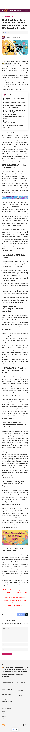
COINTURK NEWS (10, 37)
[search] (23, 10)
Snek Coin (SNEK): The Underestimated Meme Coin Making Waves (13, 116)
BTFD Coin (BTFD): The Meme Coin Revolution (14, 99)
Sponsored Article (7, 16)
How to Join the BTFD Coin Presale (15, 102)
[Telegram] (27, 725)
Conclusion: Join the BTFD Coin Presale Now (13, 126)
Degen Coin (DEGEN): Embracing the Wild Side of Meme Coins (14, 106)
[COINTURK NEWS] (13, 10)
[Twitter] (25, 725)
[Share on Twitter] (8, 32)
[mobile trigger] (3, 10)
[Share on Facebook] (5, 32)
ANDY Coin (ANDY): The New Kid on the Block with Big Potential (14, 111)
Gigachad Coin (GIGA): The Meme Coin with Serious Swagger (15, 121)
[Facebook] (23, 725)
